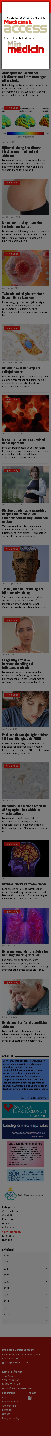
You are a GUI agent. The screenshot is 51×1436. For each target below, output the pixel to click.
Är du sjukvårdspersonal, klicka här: (25, 17)
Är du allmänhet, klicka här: (20, 38)
